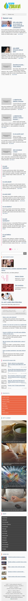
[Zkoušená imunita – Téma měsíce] (6, 66)
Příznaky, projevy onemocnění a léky (14, 593)
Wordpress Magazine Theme (10, 585)
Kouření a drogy (5, 401)
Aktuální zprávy (5, 397)
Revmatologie (5, 544)
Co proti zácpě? (7, 182)
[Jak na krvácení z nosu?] (6, 151)
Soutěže (21, 585)
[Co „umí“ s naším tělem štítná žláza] (7, 296)
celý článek (20, 34)
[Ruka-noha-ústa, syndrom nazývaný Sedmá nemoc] (7, 263)
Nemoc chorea (19, 276)
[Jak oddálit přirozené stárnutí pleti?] (6, 49)
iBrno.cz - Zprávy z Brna (13, 590)
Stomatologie (5, 546)
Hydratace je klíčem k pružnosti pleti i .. (16, 571)
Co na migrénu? (7, 206)
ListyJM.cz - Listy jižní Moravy (13, 592)
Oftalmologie (5, 535)
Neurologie (4, 533)
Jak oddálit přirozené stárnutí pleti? (18, 49)
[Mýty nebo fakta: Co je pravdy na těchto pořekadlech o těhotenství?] (6, 23)
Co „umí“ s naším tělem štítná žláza (11, 302)
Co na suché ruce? (18, 134)
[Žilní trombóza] (7, 287)
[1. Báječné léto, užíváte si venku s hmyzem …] (6, 117)
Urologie (4, 549)
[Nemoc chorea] (7, 278)
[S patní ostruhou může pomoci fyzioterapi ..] (3, 577)
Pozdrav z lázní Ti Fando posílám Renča (16, 385)
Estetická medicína (6, 524)
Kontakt (16, 587)
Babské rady (11, 14)
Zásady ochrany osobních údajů (14, 588)
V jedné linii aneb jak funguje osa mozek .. (17, 557)
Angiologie (4, 519)
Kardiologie (4, 531)
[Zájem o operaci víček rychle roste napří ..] (3, 568)
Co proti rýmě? (7, 194)
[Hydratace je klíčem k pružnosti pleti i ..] (3, 573)
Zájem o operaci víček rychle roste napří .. (17, 566)
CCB (7, 584)
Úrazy (3, 410)
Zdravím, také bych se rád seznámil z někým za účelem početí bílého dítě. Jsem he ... (17, 364)
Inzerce (11, 587)
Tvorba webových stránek (15, 584)
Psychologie (5, 542)
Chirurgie (4, 528)
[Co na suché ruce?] (6, 135)
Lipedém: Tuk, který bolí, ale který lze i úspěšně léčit (14, 324)
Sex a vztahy (5, 408)
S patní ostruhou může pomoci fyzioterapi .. (17, 576)
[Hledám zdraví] (14, 5)
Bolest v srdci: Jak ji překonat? (10, 317)
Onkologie (4, 537)
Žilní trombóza (19, 285)
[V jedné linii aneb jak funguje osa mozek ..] (3, 558)
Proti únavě (4, 406)
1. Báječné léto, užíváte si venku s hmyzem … (18, 117)
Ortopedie (4, 540)
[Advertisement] (14, 42)
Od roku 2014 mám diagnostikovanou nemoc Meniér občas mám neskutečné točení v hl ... (17, 371)
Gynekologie (5, 526)
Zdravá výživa (5, 412)
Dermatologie (5, 522)
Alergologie (4, 517)
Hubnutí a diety (5, 399)
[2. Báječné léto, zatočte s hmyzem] (6, 101)
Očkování (4, 403)
